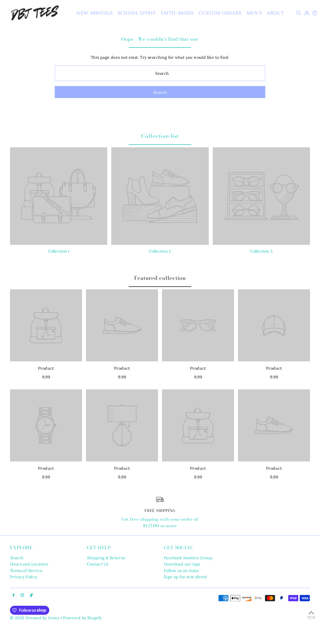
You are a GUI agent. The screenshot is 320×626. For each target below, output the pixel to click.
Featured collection (160, 278)
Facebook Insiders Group (188, 557)
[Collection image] (58, 196)
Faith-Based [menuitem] (177, 13)
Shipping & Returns (106, 557)
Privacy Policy (24, 576)
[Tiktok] (31, 595)
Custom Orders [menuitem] (220, 13)
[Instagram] (22, 595)
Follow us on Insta (181, 570)
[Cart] (315, 13)
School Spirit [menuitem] (137, 13)
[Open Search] (298, 13)
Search (17, 557)
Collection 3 (261, 251)
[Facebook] (13, 595)
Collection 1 (59, 251)
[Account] (306, 13)
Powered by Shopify (82, 617)
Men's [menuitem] (254, 13)
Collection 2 (160, 251)
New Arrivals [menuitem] (94, 13)
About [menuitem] (275, 13)
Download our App (182, 563)
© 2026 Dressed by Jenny (34, 617)
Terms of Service (26, 570)
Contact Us (97, 563)
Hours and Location (29, 563)
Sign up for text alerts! (185, 576)
